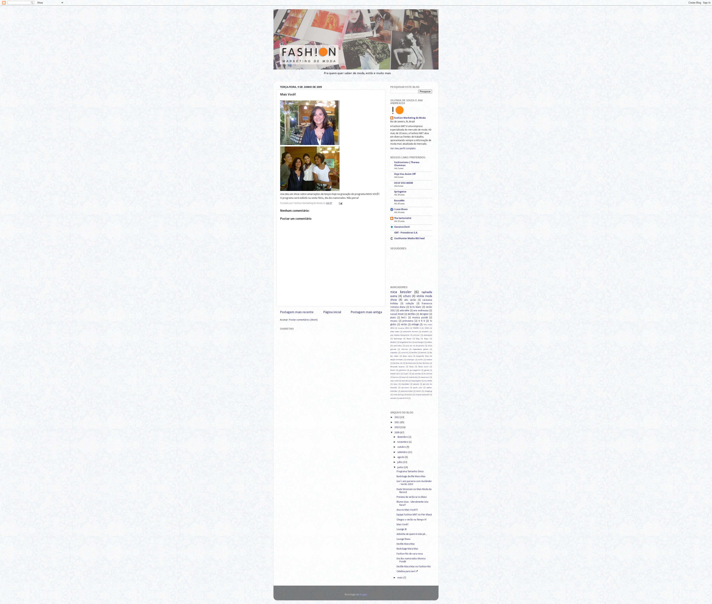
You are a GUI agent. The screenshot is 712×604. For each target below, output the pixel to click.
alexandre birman (410, 332)
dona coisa (407, 356)
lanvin (395, 377)
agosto (401, 457)
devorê (423, 353)
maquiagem (416, 381)
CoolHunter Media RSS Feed (409, 238)
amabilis (425, 332)
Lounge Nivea (403, 539)
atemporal (428, 335)
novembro (403, 442)
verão (404, 324)
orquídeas (405, 384)
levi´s (404, 317)
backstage (398, 339)
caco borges (419, 342)
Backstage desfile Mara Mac (411, 476)
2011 (397, 422)
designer (424, 314)
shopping (428, 391)
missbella (428, 381)
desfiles (412, 314)
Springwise (400, 192)
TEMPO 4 (416, 328)
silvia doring (398, 395)
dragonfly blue (422, 356)
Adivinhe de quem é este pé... (412, 534)
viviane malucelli (422, 395)
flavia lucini (423, 367)
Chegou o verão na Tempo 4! (411, 520)
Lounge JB (402, 529)
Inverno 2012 (403, 328)
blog (417, 339)
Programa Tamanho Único (410, 471)
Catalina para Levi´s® (407, 571)
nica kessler (401, 292)
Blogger (363, 594)
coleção (410, 303)
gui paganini (415, 370)
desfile (414, 353)
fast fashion (424, 363)
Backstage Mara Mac (407, 549)
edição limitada (396, 360)
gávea (426, 370)
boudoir (393, 342)
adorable (404, 310)
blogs (426, 339)
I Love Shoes (401, 209)
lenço (403, 377)
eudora (429, 360)
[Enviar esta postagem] (340, 203)
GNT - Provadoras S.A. (406, 233)
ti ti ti (422, 321)
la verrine (428, 374)
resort (418, 391)
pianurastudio (407, 391)
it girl (405, 374)
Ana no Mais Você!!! (407, 510)
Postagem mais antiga (366, 312)
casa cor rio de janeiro (415, 346)
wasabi (393, 398)
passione (405, 388)
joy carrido (416, 374)
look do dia (413, 377)
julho (400, 462)
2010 (397, 427)
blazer (409, 339)
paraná (416, 384)
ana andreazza (420, 310)
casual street (397, 314)
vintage (415, 324)
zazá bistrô (403, 398)
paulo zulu (417, 388)
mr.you (393, 321)
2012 (397, 417)
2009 (397, 432)
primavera (408, 321)
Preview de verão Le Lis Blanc (412, 497)
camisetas (397, 346)
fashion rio (397, 363)
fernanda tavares (397, 367)
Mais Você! (402, 524)
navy (395, 384)
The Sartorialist (402, 218)
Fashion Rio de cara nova (410, 554)
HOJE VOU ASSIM (403, 183)
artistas (416, 335)
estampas (410, 360)
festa (411, 367)
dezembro (402, 437)
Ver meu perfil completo (403, 148)
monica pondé (420, 317)
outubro (401, 447)
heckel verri (395, 374)
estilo (420, 360)
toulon (409, 395)
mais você (394, 381)
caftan (429, 342)
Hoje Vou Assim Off (405, 174)
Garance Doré (402, 227)
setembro (402, 452)
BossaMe (399, 200)
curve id (404, 353)
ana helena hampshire (399, 335)
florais (392, 370)
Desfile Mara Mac (406, 544)
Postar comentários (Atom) (303, 320)
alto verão (410, 300)
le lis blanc (415, 307)
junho (400, 467)
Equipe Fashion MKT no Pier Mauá (414, 515)
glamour (402, 370)
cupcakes (394, 353)
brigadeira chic (405, 342)
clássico (404, 349)
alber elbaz (394, 332)
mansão (404, 381)
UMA (427, 328)
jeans (393, 317)
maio (400, 578)
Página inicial (332, 312)
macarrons (425, 377)
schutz (407, 296)
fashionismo (411, 363)
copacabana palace (420, 349)
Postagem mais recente (297, 312)
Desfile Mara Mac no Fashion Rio (414, 566)
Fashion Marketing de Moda (410, 118)
